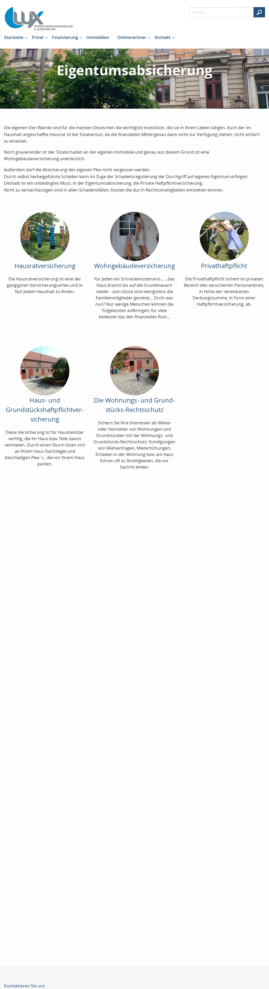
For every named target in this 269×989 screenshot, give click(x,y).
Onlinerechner (131, 37)
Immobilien (97, 37)
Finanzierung (65, 37)
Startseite (13, 37)
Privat (38, 37)
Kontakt (162, 37)
